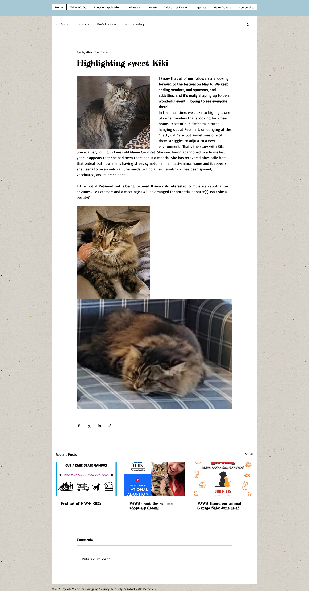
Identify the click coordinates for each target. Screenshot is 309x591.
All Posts (62, 24)
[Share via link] (110, 426)
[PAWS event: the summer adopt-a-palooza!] (154, 479)
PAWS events (107, 24)
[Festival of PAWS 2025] (86, 479)
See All (249, 454)
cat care (83, 24)
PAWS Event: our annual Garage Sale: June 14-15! (219, 505)
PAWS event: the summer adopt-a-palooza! (151, 505)
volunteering (134, 24)
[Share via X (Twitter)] (89, 426)
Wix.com (149, 589)
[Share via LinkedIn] (99, 426)
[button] (248, 24)
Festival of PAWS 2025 (81, 503)
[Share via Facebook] (79, 426)
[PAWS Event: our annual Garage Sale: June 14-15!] (222, 479)
